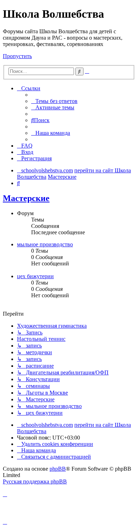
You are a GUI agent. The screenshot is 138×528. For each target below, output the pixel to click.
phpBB (58, 469)
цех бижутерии (35, 276)
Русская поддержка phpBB (35, 481)
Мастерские (26, 198)
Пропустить (17, 56)
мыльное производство (45, 244)
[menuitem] (54, 101)
